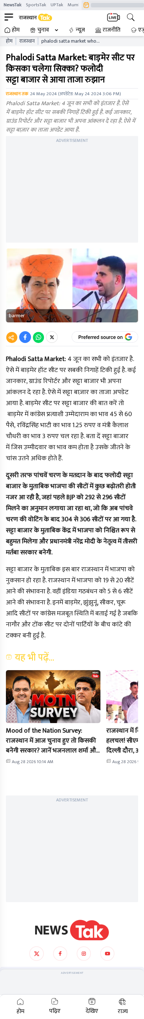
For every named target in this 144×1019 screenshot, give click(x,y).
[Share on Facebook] (25, 337)
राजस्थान (27, 41)
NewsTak (12, 5)
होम (16, 30)
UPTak (57, 5)
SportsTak (36, 5)
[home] (72, 930)
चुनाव (43, 30)
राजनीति (111, 30)
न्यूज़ (80, 30)
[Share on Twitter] (52, 337)
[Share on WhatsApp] (38, 337)
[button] (53, 696)
